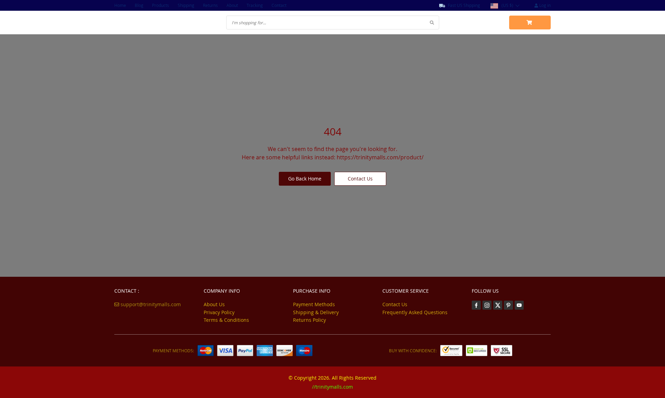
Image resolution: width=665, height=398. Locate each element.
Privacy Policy (219, 312)
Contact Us (360, 178)
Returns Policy (309, 320)
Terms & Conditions (226, 320)
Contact (279, 5)
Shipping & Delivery (316, 312)
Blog (139, 5)
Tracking (255, 5)
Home (120, 5)
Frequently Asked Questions (414, 312)
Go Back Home (304, 178)
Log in (544, 5)
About (232, 5)
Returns (210, 5)
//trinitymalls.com (332, 386)
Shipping (186, 5)
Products (160, 5)
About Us (214, 304)
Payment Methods (314, 304)
